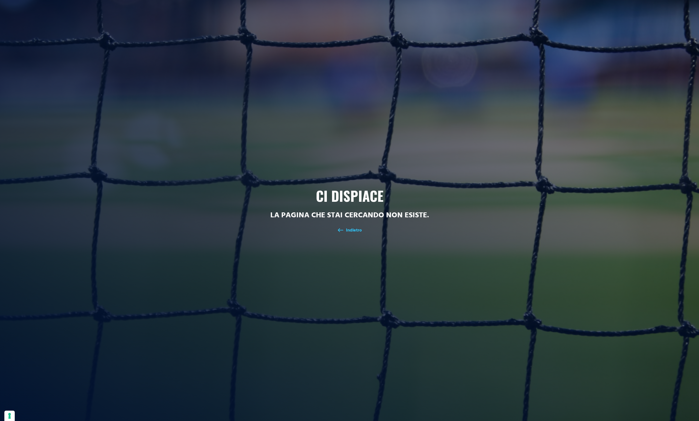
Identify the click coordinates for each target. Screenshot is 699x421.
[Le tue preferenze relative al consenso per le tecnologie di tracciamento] (9, 416)
